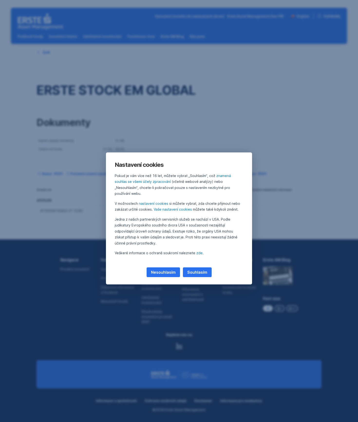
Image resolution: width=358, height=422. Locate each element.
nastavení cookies (153, 203)
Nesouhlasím (163, 272)
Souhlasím (197, 272)
